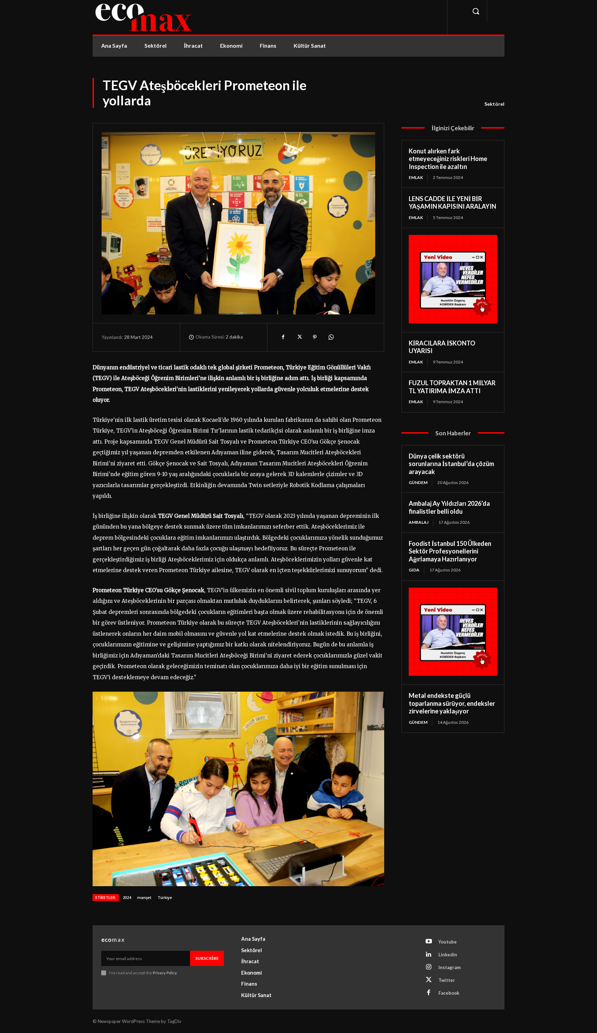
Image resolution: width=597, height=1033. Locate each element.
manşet (144, 897)
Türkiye (165, 897)
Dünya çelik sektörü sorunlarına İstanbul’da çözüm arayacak (451, 463)
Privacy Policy (165, 972)
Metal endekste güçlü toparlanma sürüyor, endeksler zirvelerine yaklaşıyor (452, 703)
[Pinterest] (315, 337)
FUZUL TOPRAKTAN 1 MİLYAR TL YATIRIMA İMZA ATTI (452, 387)
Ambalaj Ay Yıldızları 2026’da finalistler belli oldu (449, 507)
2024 (127, 897)
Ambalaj (418, 522)
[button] (476, 11)
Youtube (447, 942)
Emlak (416, 177)
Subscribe (207, 958)
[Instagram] (429, 967)
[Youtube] (429, 942)
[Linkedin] (429, 954)
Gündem (418, 482)
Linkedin (447, 954)
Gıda (414, 569)
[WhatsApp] (331, 337)
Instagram (449, 967)
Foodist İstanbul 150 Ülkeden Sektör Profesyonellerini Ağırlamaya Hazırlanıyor (450, 551)
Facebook (448, 993)
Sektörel (494, 104)
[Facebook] (283, 337)
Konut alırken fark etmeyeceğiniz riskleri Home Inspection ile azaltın (448, 158)
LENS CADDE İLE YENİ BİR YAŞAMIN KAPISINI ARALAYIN (452, 202)
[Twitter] (299, 337)
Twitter (446, 980)
